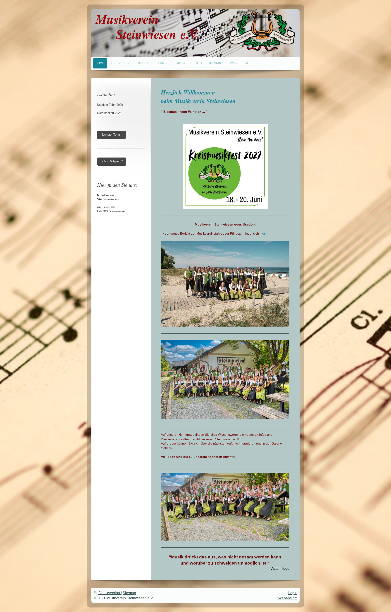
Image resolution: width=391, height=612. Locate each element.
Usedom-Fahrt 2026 (110, 104)
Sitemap (129, 593)
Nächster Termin (111, 134)
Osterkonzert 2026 (109, 113)
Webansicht (287, 598)
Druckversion (109, 593)
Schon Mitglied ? (112, 161)
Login (292, 593)
